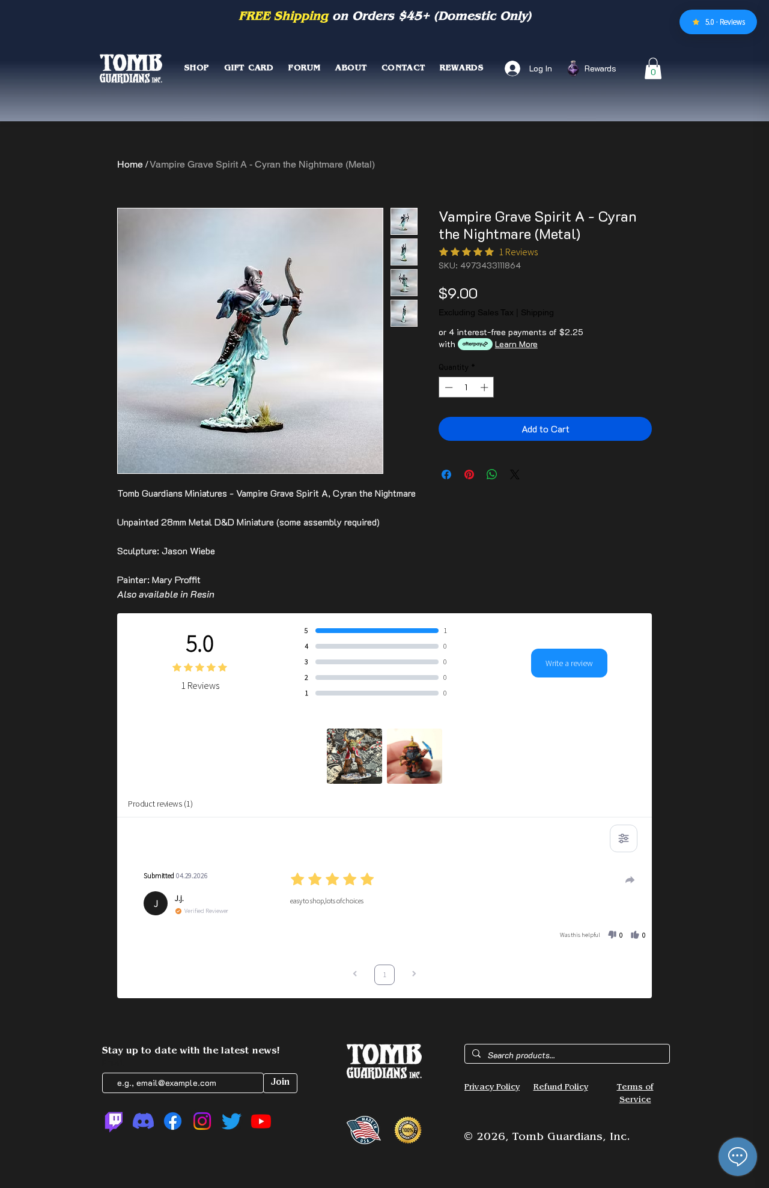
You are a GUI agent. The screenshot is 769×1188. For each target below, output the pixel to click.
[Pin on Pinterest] (469, 474)
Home (130, 164)
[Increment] (485, 387)
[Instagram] (202, 1121)
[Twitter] (231, 1121)
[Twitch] (114, 1121)
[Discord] (143, 1121)
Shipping (537, 312)
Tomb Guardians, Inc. (571, 1138)
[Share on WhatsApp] (492, 474)
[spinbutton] (466, 387)
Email (114, 1062)
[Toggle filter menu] (623, 838)
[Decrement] (447, 387)
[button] (653, 68)
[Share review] (630, 880)
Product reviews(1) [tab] (160, 803)
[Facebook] (172, 1121)
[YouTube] (261, 1121)
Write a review (569, 663)
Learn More (516, 344)
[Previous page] (355, 975)
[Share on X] (515, 474)
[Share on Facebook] (446, 474)
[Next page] (414, 975)
